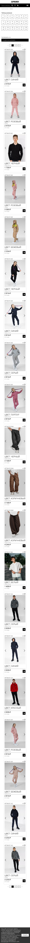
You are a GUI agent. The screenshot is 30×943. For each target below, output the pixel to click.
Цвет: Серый (11, 373)
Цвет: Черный (12, 163)
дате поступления (10, 40)
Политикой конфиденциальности (10, 932)
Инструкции (4, 941)
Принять (25, 935)
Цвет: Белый (11, 582)
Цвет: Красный (13, 708)
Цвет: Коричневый (15, 498)
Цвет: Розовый (13, 121)
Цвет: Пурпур (12, 415)
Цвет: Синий (11, 79)
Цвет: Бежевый (13, 247)
